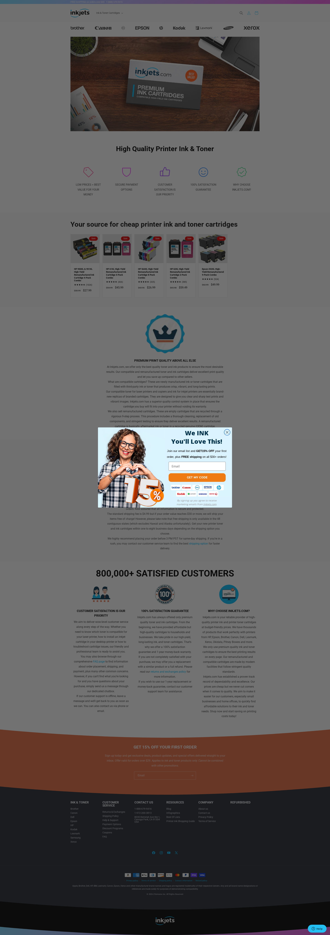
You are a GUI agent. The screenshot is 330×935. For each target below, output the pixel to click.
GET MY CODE (197, 477)
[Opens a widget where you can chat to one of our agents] (317, 929)
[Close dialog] (227, 432)
